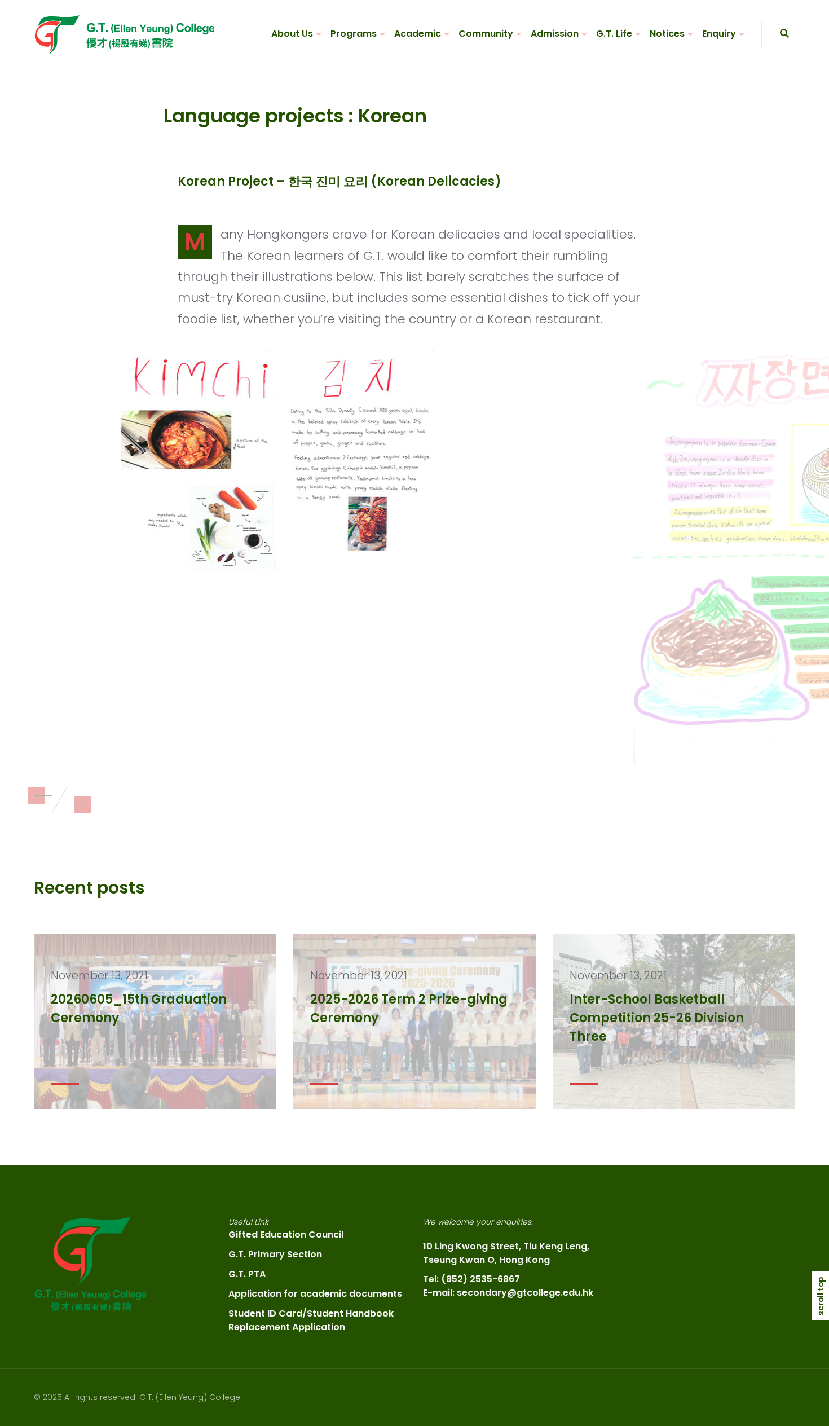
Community (485, 33)
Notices (667, 33)
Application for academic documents (315, 1293)
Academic (417, 33)
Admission (555, 33)
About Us (292, 33)
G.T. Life (614, 33)
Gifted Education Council (285, 1234)
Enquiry (719, 33)
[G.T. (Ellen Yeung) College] (124, 34)
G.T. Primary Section (275, 1254)
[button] (36, 795)
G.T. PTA (247, 1273)
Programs (353, 33)
